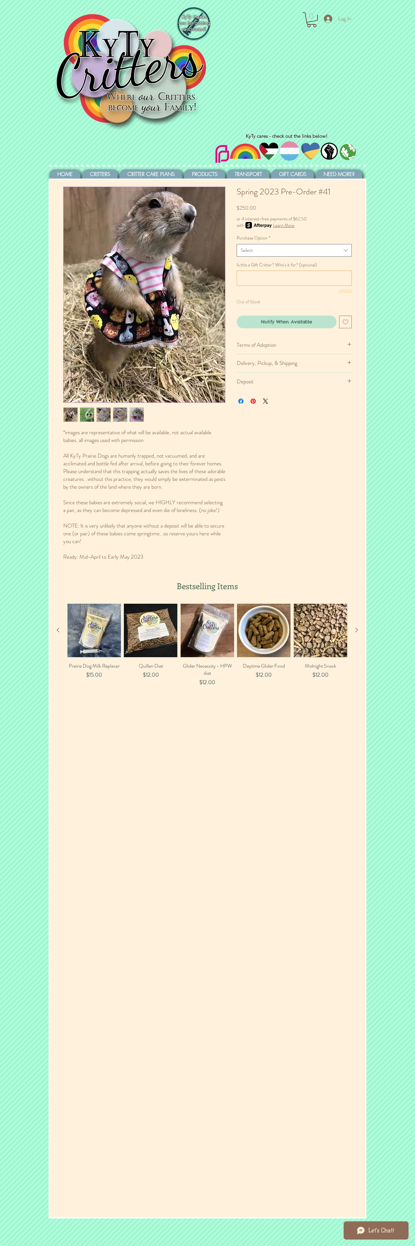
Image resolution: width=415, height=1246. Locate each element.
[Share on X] (265, 401)
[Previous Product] (58, 630)
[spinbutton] (94, 696)
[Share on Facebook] (241, 401)
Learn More (283, 225)
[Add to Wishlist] (345, 322)
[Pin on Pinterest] (253, 401)
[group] (207, 661)
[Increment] (116, 696)
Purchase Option (253, 238)
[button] (312, 19)
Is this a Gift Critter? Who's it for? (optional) (277, 265)
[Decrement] (72, 696)
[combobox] (294, 250)
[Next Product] (357, 630)
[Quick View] (94, 630)
